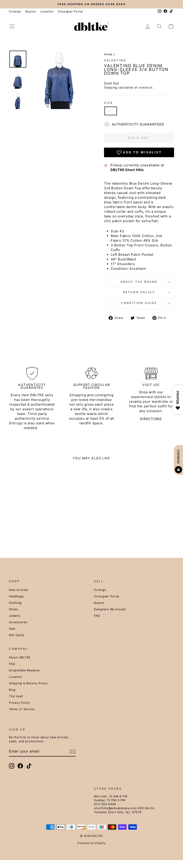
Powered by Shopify (91, 843)
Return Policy (139, 292)
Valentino (115, 60)
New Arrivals (18, 590)
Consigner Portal (70, 11)
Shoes (13, 609)
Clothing (15, 602)
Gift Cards (17, 635)
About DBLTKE (20, 657)
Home (108, 54)
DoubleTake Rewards (24, 670)
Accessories (18, 622)
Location (46, 11)
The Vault (16, 696)
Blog (12, 689)
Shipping (110, 87)
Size (108, 102)
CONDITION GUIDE (139, 303)
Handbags (16, 596)
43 (110, 111)
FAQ (97, 615)
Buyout (30, 11)
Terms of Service (21, 709)
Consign (15, 11)
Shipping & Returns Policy (28, 683)
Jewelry (14, 615)
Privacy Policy (19, 702)
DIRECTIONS (151, 419)
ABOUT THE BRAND (139, 281)
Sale (12, 628)
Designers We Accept (110, 609)
